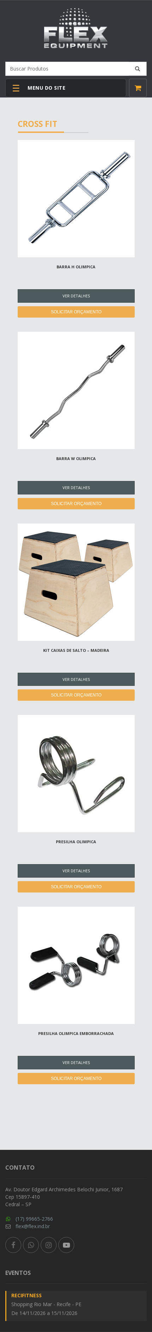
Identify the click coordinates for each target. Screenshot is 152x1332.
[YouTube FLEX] (66, 1245)
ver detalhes (76, 295)
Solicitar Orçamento (76, 311)
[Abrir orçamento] (138, 88)
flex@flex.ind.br (33, 1226)
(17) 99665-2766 (34, 1218)
